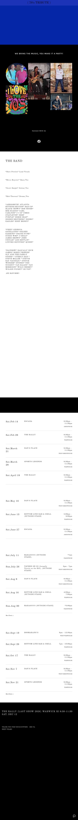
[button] (10, 615)
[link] (39, 142)
